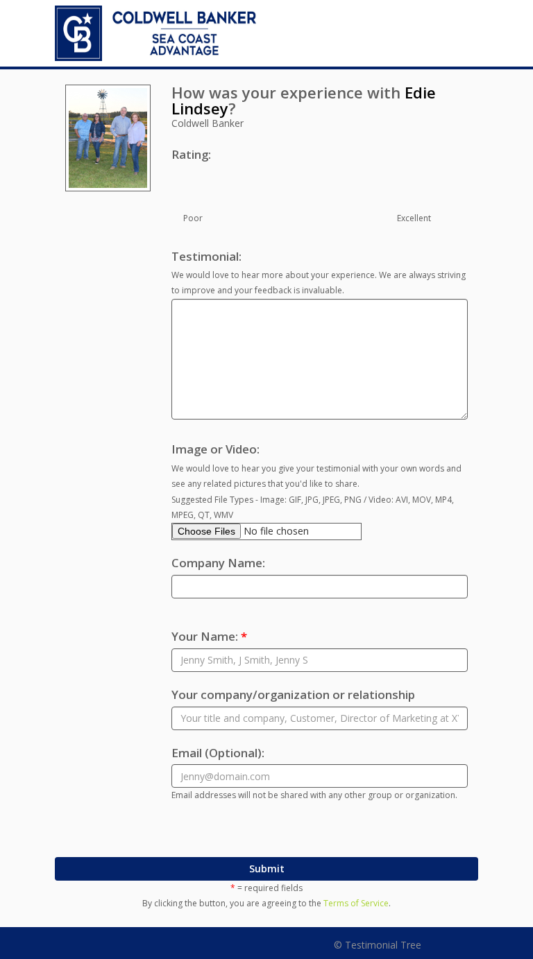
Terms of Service (356, 903)
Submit (267, 868)
